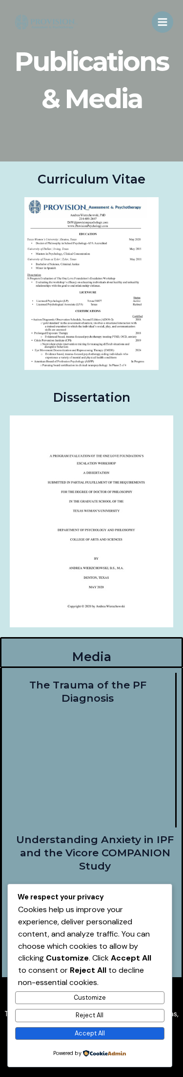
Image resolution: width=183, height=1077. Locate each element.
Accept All (90, 1033)
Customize (90, 997)
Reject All (89, 1015)
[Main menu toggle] (162, 22)
